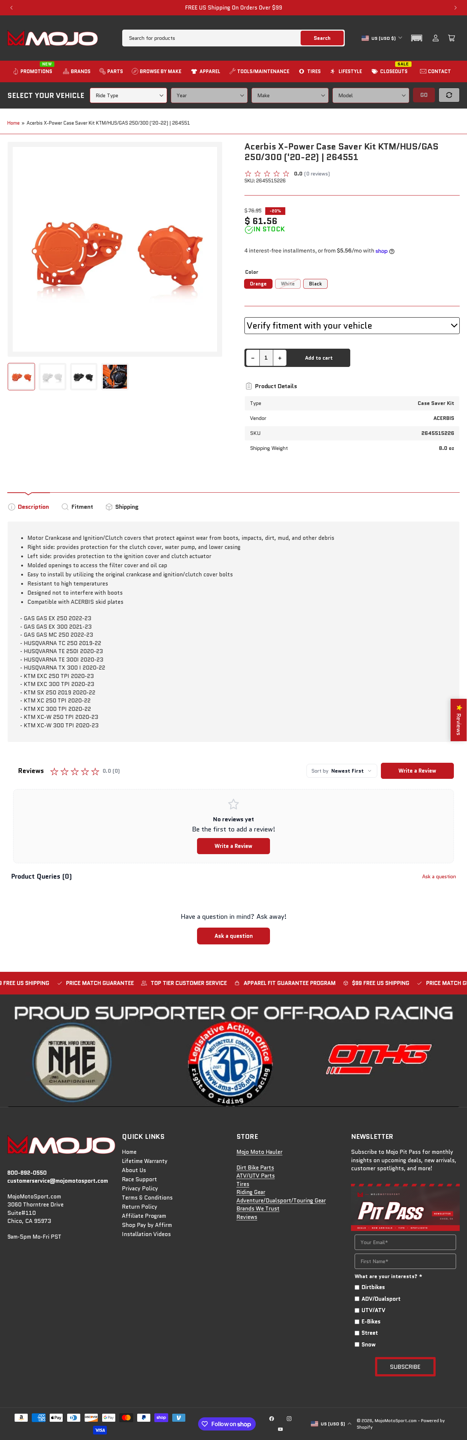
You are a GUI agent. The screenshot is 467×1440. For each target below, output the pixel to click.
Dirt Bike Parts (255, 1168)
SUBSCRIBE (405, 1367)
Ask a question (439, 876)
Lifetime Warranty (144, 1161)
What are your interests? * (388, 1276)
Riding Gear (250, 1192)
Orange (258, 283)
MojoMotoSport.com (396, 1420)
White (288, 283)
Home (13, 123)
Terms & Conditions (147, 1198)
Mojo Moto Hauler (259, 1152)
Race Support (139, 1179)
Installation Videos (146, 1234)
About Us (134, 1170)
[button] (416, 38)
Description (33, 507)
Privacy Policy (140, 1189)
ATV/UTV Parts (255, 1176)
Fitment (82, 507)
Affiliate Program (144, 1216)
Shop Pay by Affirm (147, 1225)
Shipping (127, 507)
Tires (242, 1184)
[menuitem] (33, 71)
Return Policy (139, 1207)
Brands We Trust (257, 1209)
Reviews (246, 1217)
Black (315, 283)
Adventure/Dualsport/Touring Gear (281, 1201)
